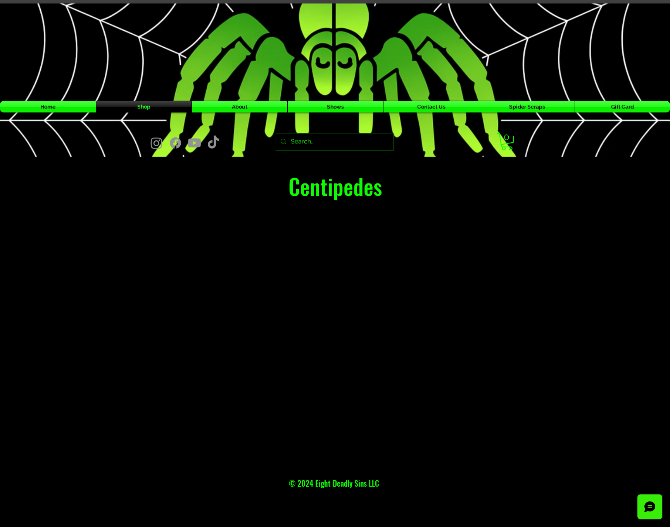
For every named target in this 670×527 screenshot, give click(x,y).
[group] (335, 258)
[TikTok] (213, 142)
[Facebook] (175, 142)
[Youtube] (194, 142)
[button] (507, 141)
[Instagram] (156, 142)
